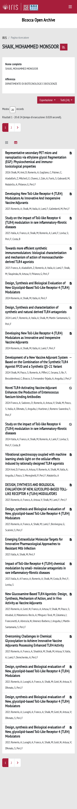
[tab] (6, 143)
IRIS (4, 38)
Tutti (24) (65, 100)
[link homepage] (11, 7)
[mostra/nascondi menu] (70, 6)
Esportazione (46, 100)
